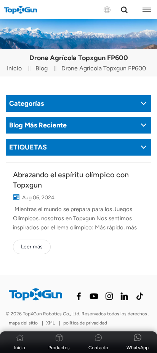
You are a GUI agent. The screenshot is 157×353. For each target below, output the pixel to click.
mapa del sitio (24, 323)
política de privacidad (85, 323)
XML (50, 323)
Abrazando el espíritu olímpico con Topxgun (71, 179)
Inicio (14, 68)
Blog (41, 68)
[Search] (124, 9)
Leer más (32, 246)
